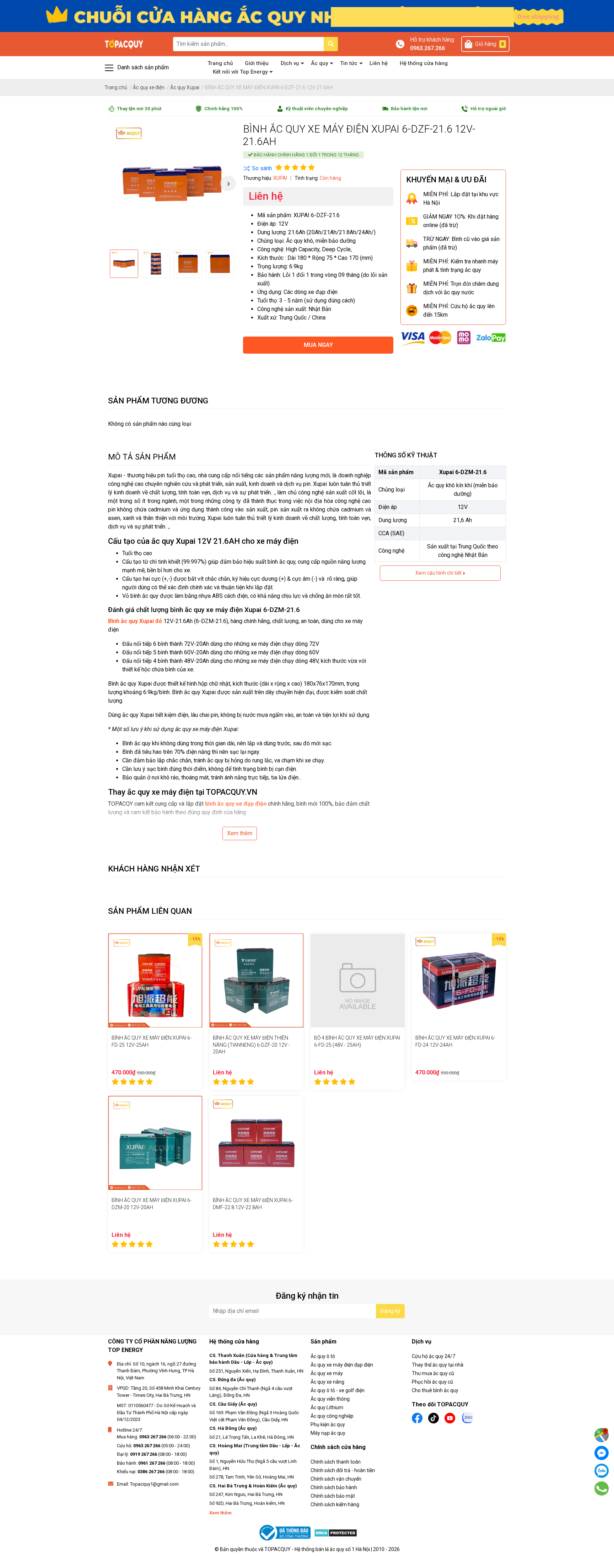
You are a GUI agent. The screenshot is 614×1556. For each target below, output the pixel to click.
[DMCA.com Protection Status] (335, 1532)
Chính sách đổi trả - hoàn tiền (343, 1470)
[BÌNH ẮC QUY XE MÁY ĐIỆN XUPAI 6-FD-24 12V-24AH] (459, 980)
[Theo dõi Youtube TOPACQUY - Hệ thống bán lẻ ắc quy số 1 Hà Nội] (450, 1417)
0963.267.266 (427, 48)
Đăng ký (390, 1311)
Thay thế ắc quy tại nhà (437, 1365)
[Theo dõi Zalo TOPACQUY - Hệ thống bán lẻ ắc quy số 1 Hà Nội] (467, 1417)
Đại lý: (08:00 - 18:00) (152, 1454)
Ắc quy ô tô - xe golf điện (338, 1390)
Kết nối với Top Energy (240, 72)
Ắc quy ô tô (323, 1356)
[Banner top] (307, 15)
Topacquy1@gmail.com (154, 1484)
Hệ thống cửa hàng (424, 63)
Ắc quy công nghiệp (332, 1416)
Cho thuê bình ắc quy (435, 1390)
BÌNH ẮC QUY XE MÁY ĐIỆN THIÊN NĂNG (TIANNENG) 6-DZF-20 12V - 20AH (251, 1045)
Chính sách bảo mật (333, 1496)
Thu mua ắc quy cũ (433, 1373)
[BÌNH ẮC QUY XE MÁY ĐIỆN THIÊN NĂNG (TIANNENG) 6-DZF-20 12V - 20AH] (256, 980)
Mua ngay (318, 345)
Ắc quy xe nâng (327, 1382)
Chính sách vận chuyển (336, 1479)
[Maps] (601, 1435)
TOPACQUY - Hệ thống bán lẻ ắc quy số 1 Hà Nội (317, 1549)
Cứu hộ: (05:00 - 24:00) (153, 1445)
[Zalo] (601, 1471)
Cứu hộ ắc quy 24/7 (433, 1356)
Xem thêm (239, 833)
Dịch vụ (290, 63)
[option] (172, 183)
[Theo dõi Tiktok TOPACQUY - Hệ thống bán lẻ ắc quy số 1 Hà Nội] (433, 1417)
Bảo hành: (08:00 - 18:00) (156, 1463)
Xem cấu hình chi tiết (439, 573)
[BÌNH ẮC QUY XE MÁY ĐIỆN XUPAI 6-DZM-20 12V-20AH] (155, 1143)
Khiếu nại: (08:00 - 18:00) (155, 1471)
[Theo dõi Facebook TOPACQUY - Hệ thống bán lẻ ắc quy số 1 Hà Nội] (417, 1417)
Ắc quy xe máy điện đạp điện (342, 1365)
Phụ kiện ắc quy (328, 1424)
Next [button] (228, 183)
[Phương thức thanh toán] (453, 338)
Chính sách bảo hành (334, 1487)
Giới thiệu (257, 63)
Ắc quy (319, 63)
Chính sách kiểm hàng (335, 1504)
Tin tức (348, 63)
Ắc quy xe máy (327, 1373)
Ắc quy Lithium (327, 1407)
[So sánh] (257, 168)
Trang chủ (220, 63)
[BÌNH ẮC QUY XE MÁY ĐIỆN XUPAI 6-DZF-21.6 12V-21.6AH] (172, 183)
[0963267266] (601, 1488)
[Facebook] (601, 1453)
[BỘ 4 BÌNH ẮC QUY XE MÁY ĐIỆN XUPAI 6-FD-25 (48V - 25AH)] (358, 980)
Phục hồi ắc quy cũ (432, 1382)
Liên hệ (379, 63)
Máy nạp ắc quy (328, 1433)
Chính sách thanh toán (336, 1462)
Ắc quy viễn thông (330, 1399)
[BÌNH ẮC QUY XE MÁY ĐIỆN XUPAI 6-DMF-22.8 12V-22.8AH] (256, 1143)
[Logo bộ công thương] (285, 1533)
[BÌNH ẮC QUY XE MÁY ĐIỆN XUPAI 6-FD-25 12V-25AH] (155, 980)
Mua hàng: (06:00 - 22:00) (156, 1436)
